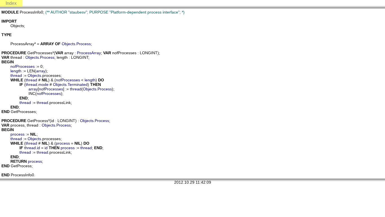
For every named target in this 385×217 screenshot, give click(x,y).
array (40, 71)
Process (83, 44)
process (17, 134)
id (38, 148)
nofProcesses (22, 66)
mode (43, 84)
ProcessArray (89, 53)
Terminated (78, 84)
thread (16, 75)
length (15, 71)
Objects (68, 44)
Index (11, 3)
